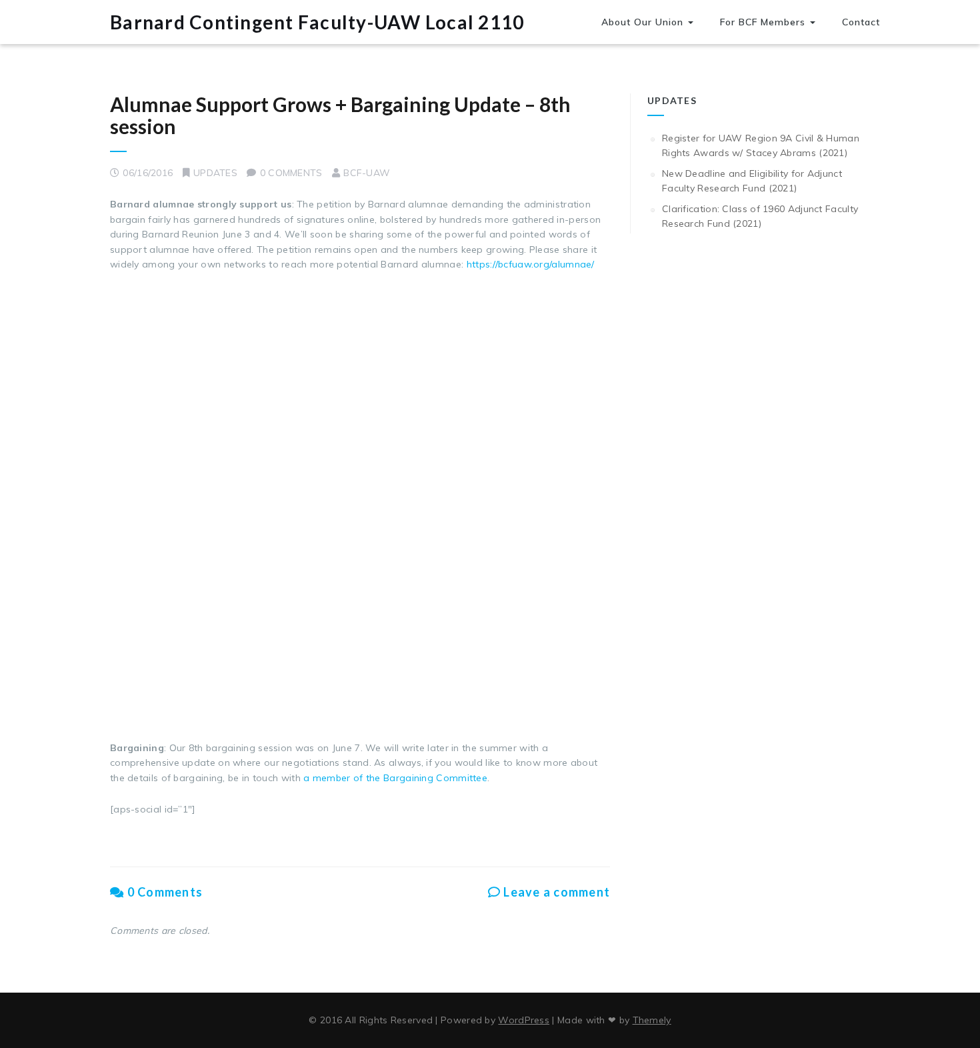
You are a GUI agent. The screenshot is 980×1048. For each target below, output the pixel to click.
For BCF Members (764, 22)
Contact (861, 22)
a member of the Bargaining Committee (395, 778)
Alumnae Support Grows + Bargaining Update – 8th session (340, 115)
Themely (652, 1020)
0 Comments (163, 892)
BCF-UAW (366, 173)
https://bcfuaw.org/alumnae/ (531, 264)
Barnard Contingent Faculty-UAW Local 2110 (317, 22)
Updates (215, 173)
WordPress (523, 1020)
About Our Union (644, 22)
